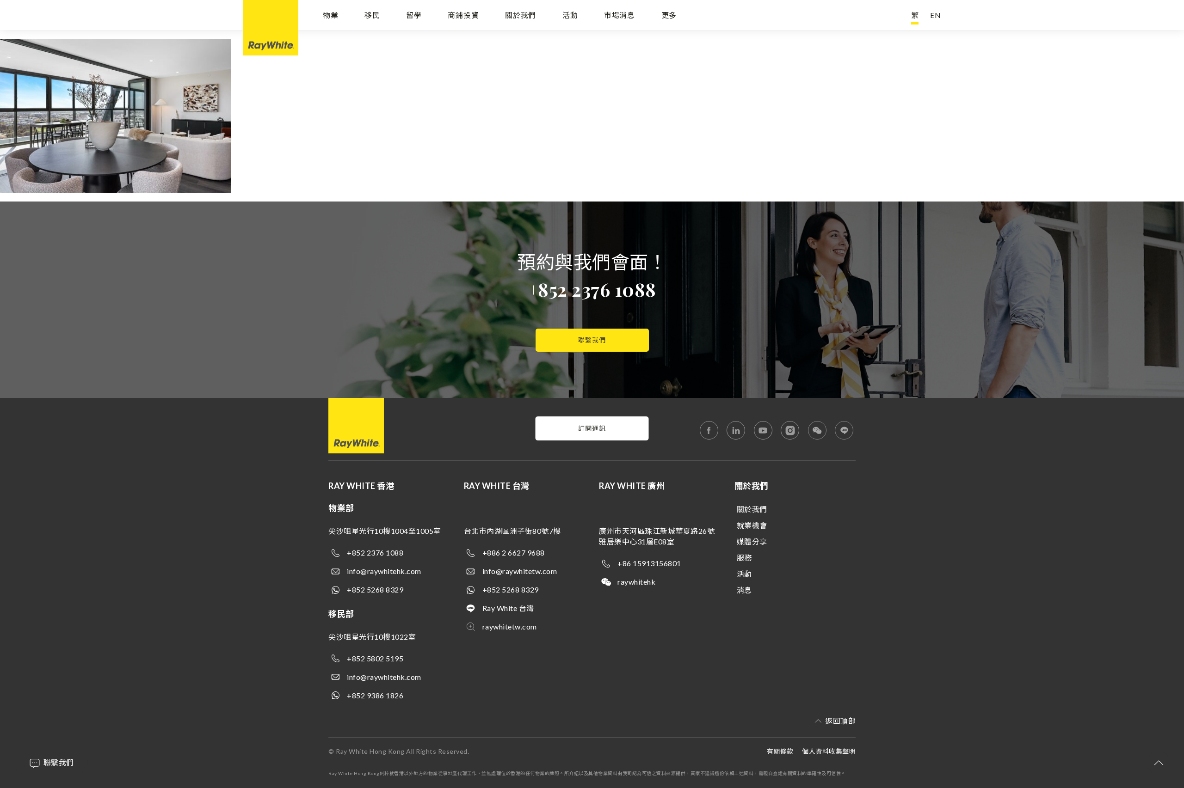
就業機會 (752, 525)
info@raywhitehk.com (384, 571)
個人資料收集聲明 (829, 751)
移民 (372, 15)
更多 (669, 15)
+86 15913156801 (649, 563)
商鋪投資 (463, 15)
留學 (414, 15)
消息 (744, 590)
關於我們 (520, 15)
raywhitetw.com (509, 626)
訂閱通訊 (592, 428)
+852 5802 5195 (375, 658)
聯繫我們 (592, 340)
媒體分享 (752, 541)
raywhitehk (636, 581)
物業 (331, 15)
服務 (744, 557)
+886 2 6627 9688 (513, 552)
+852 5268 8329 (375, 589)
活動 (570, 15)
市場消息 (619, 15)
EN (935, 15)
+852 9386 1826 (375, 695)
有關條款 (780, 751)
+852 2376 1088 (592, 289)
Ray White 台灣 (508, 608)
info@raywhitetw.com (519, 571)
